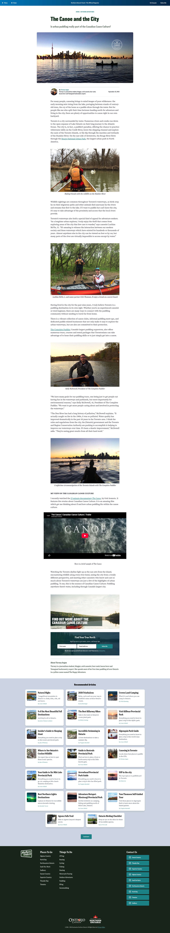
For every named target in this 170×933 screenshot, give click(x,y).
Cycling (61, 863)
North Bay (43, 860)
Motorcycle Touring (65, 874)
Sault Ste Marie (136, 880)
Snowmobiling (64, 888)
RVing (61, 884)
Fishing (61, 867)
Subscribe (163, 3)
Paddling (62, 881)
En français (153, 3)
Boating (62, 860)
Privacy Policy (101, 927)
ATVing (61, 856)
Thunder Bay (44, 881)
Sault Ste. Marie (45, 867)
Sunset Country (45, 874)
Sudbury (43, 870)
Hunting (62, 870)
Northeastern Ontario (47, 863)
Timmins (43, 884)
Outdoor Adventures (87, 12)
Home (15, 3)
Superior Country (46, 877)
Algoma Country (45, 856)
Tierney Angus (65, 90)
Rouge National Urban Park (73, 138)
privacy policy (101, 650)
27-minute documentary (86, 498)
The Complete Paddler (60, 329)
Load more (86, 837)
